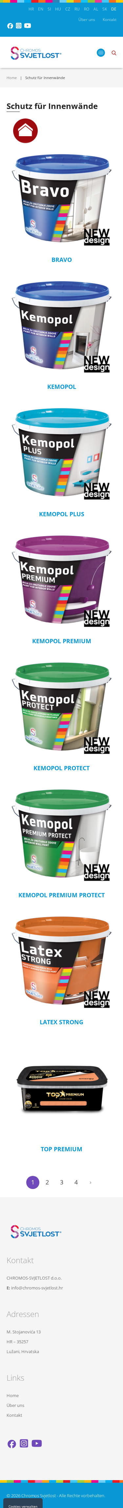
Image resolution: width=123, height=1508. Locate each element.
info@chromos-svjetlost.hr (37, 1288)
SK (104, 9)
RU (77, 9)
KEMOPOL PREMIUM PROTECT (61, 895)
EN (40, 9)
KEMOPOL (61, 387)
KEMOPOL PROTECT (61, 768)
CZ (67, 9)
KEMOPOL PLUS (61, 514)
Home (12, 77)
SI (49, 9)
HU (58, 9)
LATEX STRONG (61, 1022)
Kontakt (109, 19)
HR (31, 9)
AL (95, 9)
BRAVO (61, 260)
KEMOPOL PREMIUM (61, 641)
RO (86, 9)
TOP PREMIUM (61, 1149)
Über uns (86, 19)
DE (113, 9)
